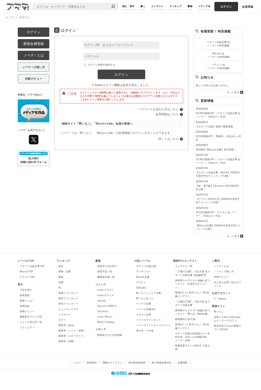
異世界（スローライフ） (72, 336)
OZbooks (141, 287)
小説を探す (26, 289)
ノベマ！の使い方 (33, 67)
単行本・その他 (144, 330)
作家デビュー (33, 78)
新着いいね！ (27, 300)
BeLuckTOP (26, 271)
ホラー (62, 319)
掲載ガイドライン (112, 362)
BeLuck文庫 (142, 277)
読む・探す (128, 6)
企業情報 (182, 362)
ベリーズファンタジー (148, 319)
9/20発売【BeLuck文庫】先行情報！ (216, 149)
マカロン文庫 (143, 314)
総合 (60, 266)
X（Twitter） (221, 298)
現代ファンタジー (68, 303)
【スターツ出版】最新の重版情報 (214, 126)
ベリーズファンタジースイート (153, 325)
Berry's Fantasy (106, 322)
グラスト (141, 282)
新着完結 (25, 306)
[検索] (113, 6)
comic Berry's (104, 316)
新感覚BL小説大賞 (185, 319)
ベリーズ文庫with (145, 309)
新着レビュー (27, 311)
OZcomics (103, 311)
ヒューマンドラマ (68, 309)
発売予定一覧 (104, 271)
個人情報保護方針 (162, 362)
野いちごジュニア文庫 (148, 293)
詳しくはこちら (168, 138)
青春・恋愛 (64, 271)
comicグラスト (105, 289)
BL (60, 287)
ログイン (226, 6)
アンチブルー (143, 271)
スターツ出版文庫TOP (32, 266)
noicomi (101, 300)
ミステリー (64, 314)
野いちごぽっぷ (144, 298)
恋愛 (60, 282)
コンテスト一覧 (183, 266)
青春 (60, 277)
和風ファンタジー (68, 293)
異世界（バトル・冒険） (72, 330)
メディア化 (204, 6)
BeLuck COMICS (106, 306)
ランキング (175, 6)
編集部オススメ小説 (31, 316)
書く (142, 6)
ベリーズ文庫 (143, 303)
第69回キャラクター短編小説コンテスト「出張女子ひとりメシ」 (192, 284)
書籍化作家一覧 (106, 277)
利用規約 (92, 362)
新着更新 (25, 295)
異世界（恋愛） (67, 341)
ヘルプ (77, 362)
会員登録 (247, 6)
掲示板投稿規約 (137, 362)
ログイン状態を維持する (101, 64)
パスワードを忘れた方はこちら (158, 109)
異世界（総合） (67, 325)
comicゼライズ (105, 295)
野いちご (219, 311)
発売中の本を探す (107, 266)
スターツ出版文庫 (146, 266)
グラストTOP (27, 277)
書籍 (189, 6)
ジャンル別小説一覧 (31, 322)
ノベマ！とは (33, 55)
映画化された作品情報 (109, 335)
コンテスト (157, 6)
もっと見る (233, 92)
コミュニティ (27, 327)
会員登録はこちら (167, 114)
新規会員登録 (33, 44)
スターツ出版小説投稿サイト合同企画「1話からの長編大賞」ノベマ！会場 (192, 337)
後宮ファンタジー (68, 298)
